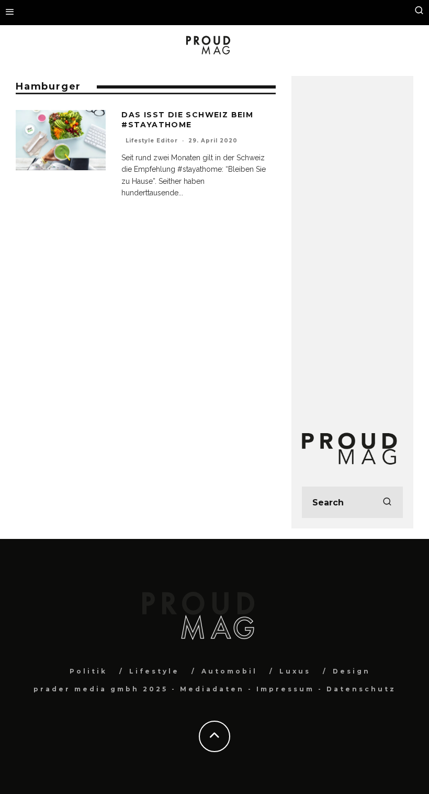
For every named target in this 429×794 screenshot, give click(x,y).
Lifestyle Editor (152, 140)
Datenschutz (361, 689)
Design (351, 671)
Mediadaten (212, 689)
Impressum (285, 689)
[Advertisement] (352, 243)
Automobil (229, 671)
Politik (88, 671)
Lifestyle (154, 671)
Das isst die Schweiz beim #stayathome (187, 119)
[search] (387, 502)
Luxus (295, 671)
